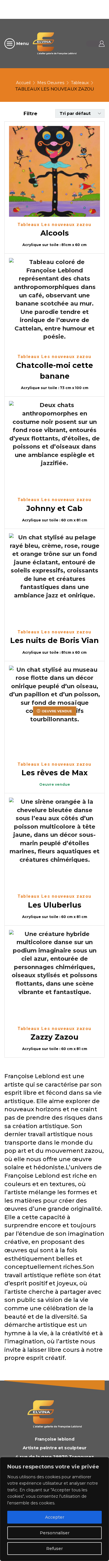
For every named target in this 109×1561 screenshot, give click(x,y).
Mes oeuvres (50, 82)
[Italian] (75, 9)
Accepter (54, 1517)
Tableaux (80, 82)
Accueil (23, 82)
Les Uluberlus (54, 905)
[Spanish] (90, 9)
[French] (60, 9)
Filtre (30, 113)
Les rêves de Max (55, 772)
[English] (53, 9)
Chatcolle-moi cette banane (54, 371)
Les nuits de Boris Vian (54, 640)
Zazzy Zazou (54, 1037)
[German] (68, 9)
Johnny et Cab (54, 508)
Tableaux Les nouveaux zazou (54, 224)
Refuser (54, 1548)
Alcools (54, 233)
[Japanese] (83, 9)
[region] (54, 1509)
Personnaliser (54, 1532)
